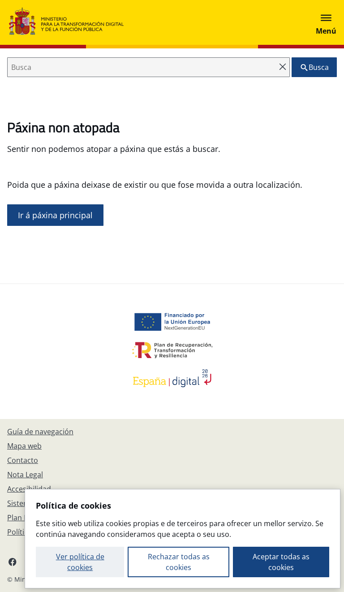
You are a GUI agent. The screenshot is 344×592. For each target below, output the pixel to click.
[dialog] (182, 538)
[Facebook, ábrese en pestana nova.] (12, 561)
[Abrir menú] (326, 22)
